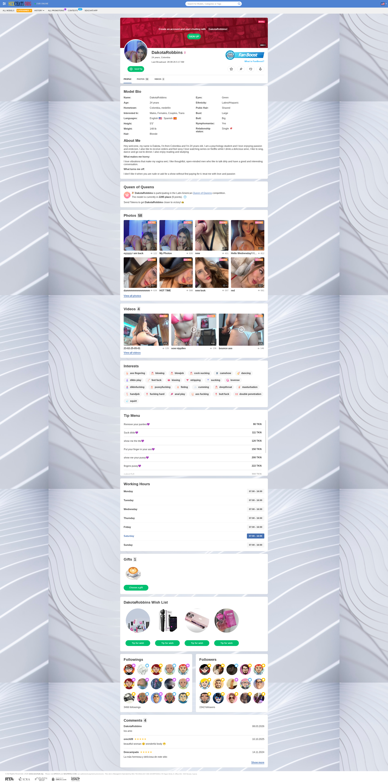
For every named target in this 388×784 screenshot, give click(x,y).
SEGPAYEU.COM (70, 774)
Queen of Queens (202, 193)
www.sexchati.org (36, 774)
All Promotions (56, 11)
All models (8, 11)
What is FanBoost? (254, 61)
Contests (73, 11)
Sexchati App (91, 11)
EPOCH (57, 774)
